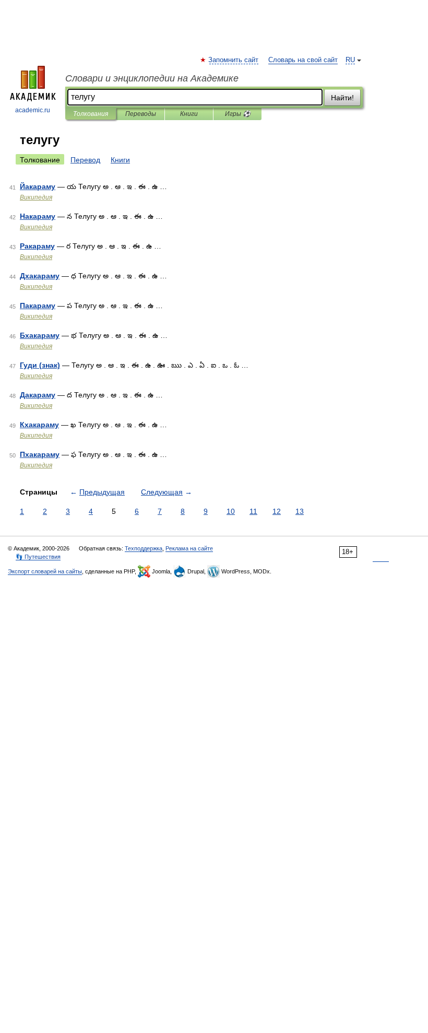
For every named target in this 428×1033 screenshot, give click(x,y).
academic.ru (32, 110)
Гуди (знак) (40, 365)
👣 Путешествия (38, 557)
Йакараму (37, 186)
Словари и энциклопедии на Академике (152, 78)
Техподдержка (143, 548)
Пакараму (37, 305)
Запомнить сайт (233, 60)
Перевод (85, 160)
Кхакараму (39, 424)
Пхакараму (40, 454)
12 (276, 511)
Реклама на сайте (189, 548)
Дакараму (37, 395)
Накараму (37, 216)
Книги (189, 114)
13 (299, 511)
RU (350, 60)
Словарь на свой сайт (303, 60)
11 (253, 511)
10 (231, 511)
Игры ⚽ (238, 114)
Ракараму (37, 246)
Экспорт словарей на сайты (45, 571)
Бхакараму (40, 335)
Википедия (36, 197)
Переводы (140, 114)
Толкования (90, 114)
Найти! (342, 97)
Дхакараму (40, 276)
